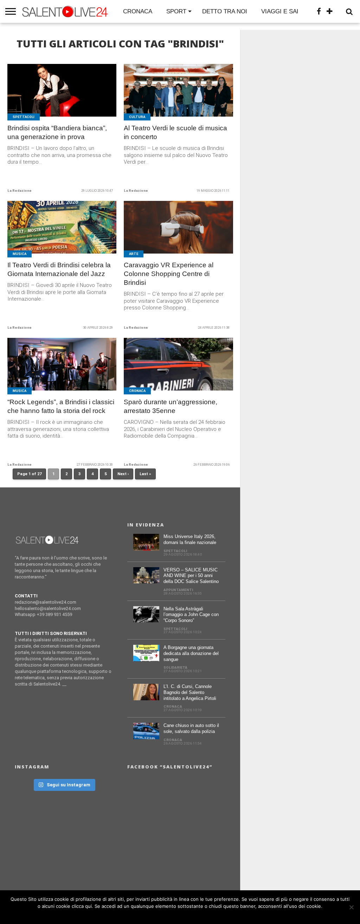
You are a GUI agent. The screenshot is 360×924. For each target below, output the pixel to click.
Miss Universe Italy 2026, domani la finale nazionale (189, 539)
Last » (145, 474)
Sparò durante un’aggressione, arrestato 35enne (170, 406)
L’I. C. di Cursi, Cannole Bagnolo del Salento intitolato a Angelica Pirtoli (189, 692)
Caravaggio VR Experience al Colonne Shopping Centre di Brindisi (168, 273)
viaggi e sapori (286, 11)
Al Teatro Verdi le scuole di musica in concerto (175, 132)
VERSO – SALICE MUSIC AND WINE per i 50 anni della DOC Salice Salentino (191, 575)
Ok (182, 915)
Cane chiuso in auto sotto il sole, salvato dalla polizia (191, 728)
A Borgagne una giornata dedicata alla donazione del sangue (191, 653)
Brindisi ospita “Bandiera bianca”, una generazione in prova (57, 132)
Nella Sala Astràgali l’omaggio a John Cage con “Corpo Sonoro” (191, 614)
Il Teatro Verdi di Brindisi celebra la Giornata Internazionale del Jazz (59, 269)
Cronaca (137, 11)
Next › (123, 474)
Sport (176, 11)
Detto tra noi (224, 11)
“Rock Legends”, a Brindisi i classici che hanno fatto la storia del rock (60, 406)
